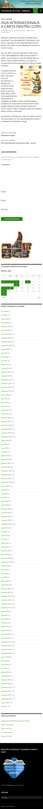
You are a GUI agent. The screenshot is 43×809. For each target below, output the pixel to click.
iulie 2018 (4, 661)
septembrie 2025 (6, 345)
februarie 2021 (6, 551)
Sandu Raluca (21, 30)
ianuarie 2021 (5, 554)
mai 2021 (4, 539)
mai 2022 (4, 497)
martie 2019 (5, 630)
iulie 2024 (4, 399)
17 (4, 288)
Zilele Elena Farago (8, 134)
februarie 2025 (6, 372)
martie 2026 (5, 323)
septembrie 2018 (6, 653)
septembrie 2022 (6, 482)
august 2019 (5, 611)
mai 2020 (4, 577)
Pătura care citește (7, 725)
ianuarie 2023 (5, 467)
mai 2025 (4, 361)
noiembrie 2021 (6, 516)
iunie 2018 (4, 664)
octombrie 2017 (6, 695)
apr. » (39, 297)
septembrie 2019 (6, 607)
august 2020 (5, 566)
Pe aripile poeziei (6, 732)
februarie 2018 (6, 680)
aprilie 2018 (5, 672)
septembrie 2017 (6, 699)
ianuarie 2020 (5, 592)
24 (4, 291)
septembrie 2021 (6, 524)
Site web (4, 209)
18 (10, 288)
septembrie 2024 (6, 391)
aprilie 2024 (5, 410)
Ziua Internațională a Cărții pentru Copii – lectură (18, 142)
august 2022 (5, 486)
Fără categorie (6, 19)
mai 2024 (4, 406)
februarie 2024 (6, 418)
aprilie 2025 (5, 364)
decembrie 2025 (6, 334)
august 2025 (5, 349)
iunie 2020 (4, 573)
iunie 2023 (4, 448)
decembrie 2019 (6, 596)
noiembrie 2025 (6, 338)
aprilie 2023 (5, 456)
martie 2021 (5, 547)
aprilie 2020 (5, 581)
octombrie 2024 (6, 387)
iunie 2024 (4, 402)
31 (4, 294)
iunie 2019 (4, 619)
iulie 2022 (4, 490)
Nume (4, 192)
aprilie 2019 (5, 626)
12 (16, 285)
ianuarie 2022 (5, 513)
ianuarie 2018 (5, 683)
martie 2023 (5, 459)
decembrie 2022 (6, 471)
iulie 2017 (4, 706)
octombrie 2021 (6, 520)
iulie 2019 (4, 615)
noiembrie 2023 (6, 429)
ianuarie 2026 (5, 330)
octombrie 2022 (6, 478)
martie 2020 (5, 585)
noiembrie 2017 (6, 691)
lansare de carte (6, 728)
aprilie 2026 (5, 319)
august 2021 (5, 528)
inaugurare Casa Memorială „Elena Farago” (15, 721)
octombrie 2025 (6, 342)
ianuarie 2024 (5, 421)
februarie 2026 (6, 326)
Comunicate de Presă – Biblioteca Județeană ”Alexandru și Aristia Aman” (17, 11)
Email (3, 200)
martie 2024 (5, 414)
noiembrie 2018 (6, 645)
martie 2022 (5, 505)
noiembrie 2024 (6, 383)
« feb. (3, 297)
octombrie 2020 (6, 558)
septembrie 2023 (6, 437)
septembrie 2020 (6, 562)
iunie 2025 (4, 357)
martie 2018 (5, 676)
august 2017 (5, 702)
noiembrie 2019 (6, 600)
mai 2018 (4, 668)
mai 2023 (4, 452)
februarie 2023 (6, 463)
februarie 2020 (6, 588)
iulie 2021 (4, 532)
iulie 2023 (4, 444)
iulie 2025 (4, 353)
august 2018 (5, 657)
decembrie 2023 (6, 425)
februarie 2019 (6, 634)
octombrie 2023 (6, 433)
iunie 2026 (4, 311)
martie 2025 (5, 368)
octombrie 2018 (6, 649)
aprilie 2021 (5, 543)
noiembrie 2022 (6, 475)
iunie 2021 (4, 535)
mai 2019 (4, 623)
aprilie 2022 (5, 501)
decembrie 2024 (6, 380)
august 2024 (5, 395)
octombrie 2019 (6, 604)
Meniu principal (40, 10)
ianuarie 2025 (5, 376)
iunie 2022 (4, 494)
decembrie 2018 (6, 642)
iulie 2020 (4, 570)
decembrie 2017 (6, 687)
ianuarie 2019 (5, 638)
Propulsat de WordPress (8, 806)
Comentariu (5, 164)
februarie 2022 (6, 509)
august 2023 (5, 440)
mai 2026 (4, 315)
